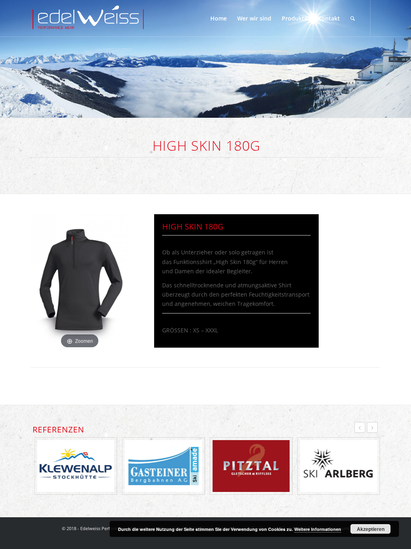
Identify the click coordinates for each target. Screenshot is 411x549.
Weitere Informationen (317, 529)
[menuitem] (218, 18)
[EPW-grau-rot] (88, 18)
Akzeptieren (371, 529)
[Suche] (352, 18)
